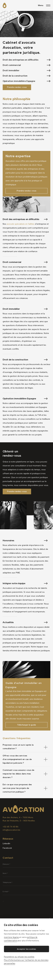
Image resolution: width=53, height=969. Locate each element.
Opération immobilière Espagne (19, 81)
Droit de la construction (15, 76)
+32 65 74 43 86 (10, 827)
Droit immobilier (11, 70)
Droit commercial (12, 65)
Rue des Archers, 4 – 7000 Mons (18, 817)
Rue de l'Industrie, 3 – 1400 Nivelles (19, 821)
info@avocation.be (11, 830)
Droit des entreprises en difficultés (20, 60)
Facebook (7, 848)
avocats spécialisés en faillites (20, 224)
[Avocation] (5, 5)
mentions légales (11, 937)
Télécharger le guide (26, 725)
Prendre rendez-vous (17, 87)
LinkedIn (6, 843)
